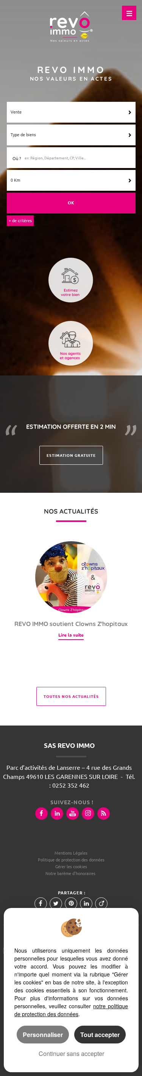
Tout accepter (100, 1034)
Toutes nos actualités (71, 696)
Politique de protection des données (71, 860)
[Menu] (129, 13)
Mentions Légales (71, 853)
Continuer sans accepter (71, 1053)
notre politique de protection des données (71, 1010)
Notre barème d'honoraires (71, 873)
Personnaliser (43, 1034)
